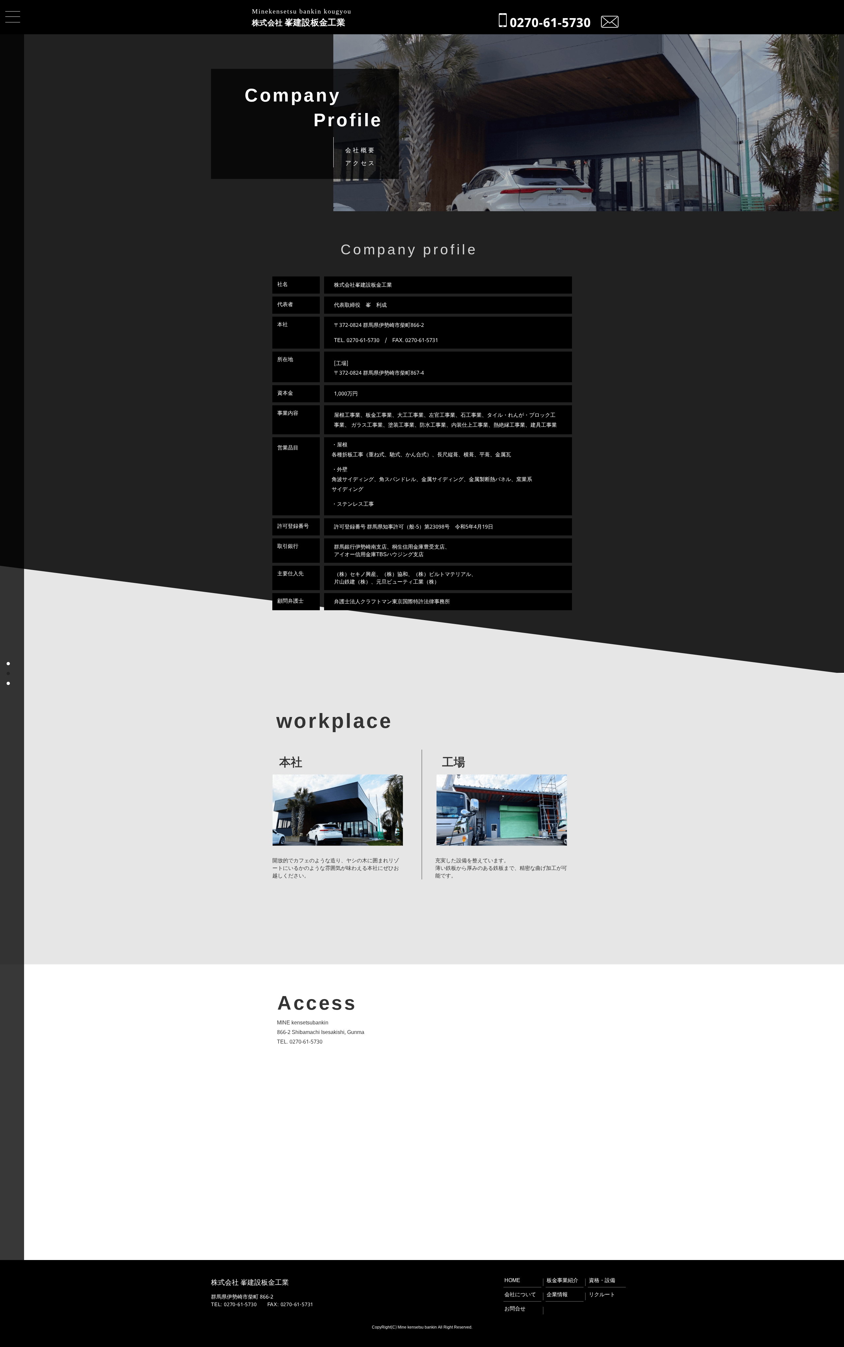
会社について (520, 1294)
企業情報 (557, 1294)
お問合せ (515, 1308)
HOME (512, 1280)
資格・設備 (602, 1280)
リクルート (602, 1294)
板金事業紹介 (562, 1280)
